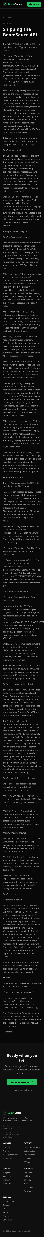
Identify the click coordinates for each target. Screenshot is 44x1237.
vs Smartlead (8, 1180)
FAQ (4, 1209)
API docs (27, 1162)
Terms (5, 1212)
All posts (8, 18)
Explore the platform (22, 1090)
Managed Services (10, 1154)
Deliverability (29, 1154)
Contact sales (8, 1201)
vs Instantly (7, 1183)
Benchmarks (29, 1187)
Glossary (27, 1180)
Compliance (8, 1220)
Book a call (7, 1158)
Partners (27, 1191)
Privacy (6, 1216)
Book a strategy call (20, 1082)
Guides (27, 1176)
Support (6, 1205)
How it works (8, 1147)
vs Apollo (6, 1172)
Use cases (28, 1172)
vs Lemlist (7, 1176)
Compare (27, 1158)
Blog (26, 1183)
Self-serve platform (32, 1147)
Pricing (6, 1151)
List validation (29, 1151)
